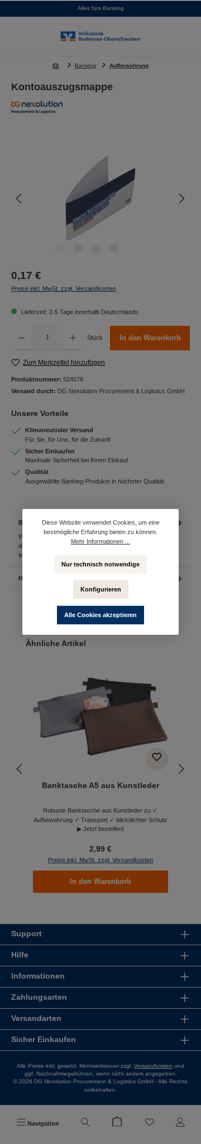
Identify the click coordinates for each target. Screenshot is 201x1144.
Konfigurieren (100, 589)
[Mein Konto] (180, 1123)
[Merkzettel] (149, 1123)
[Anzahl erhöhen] (73, 338)
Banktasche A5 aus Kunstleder (100, 785)
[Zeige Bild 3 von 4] (96, 248)
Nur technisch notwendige (100, 563)
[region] (100, 198)
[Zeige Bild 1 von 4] (60, 248)
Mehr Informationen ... (100, 541)
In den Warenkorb (150, 338)
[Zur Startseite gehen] (100, 36)
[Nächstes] (181, 198)
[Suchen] (85, 1123)
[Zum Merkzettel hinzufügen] (157, 759)
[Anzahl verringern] (21, 338)
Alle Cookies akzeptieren (100, 615)
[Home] (56, 65)
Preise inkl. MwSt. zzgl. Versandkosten (63, 288)
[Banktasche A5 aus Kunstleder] (100, 717)
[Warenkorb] (117, 1123)
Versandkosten (153, 1066)
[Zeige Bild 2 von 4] (78, 248)
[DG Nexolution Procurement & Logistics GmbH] (100, 107)
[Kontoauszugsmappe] (101, 198)
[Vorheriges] (19, 198)
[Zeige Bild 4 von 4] (113, 248)
